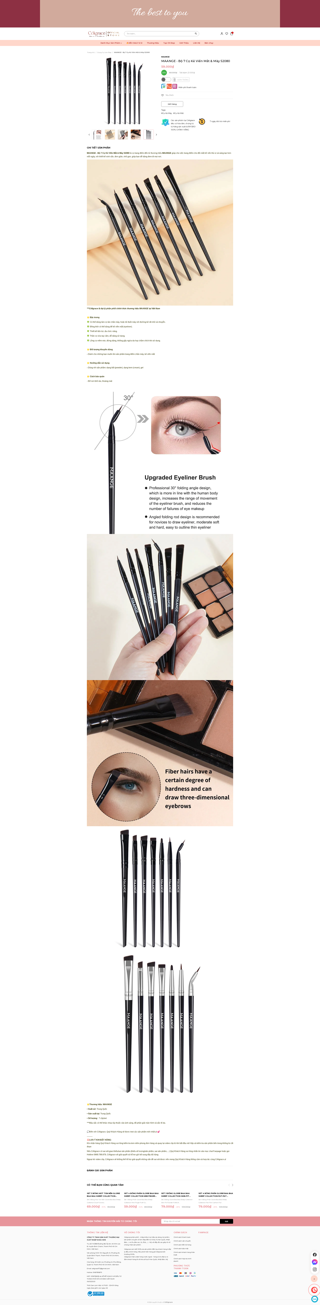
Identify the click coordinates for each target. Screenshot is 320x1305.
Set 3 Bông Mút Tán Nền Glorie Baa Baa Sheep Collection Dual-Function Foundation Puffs (103, 1194)
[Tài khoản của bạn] (221, 33)
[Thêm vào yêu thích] (167, 95)
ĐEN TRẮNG (183, 80)
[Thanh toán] (185, 1274)
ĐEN (168, 80)
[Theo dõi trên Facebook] (315, 1254)
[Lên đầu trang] (314, 1278)
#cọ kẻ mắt (178, 113)
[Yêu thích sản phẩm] (226, 33)
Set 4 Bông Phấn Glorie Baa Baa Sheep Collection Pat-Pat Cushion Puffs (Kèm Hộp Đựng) (215, 1194)
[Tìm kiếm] (196, 33)
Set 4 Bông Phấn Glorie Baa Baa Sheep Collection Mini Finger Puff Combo (141, 1194)
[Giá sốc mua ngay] (160, 13)
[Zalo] (314, 1299)
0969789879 (97, 1272)
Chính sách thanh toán (182, 1237)
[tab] (98, 148)
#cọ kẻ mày (166, 113)
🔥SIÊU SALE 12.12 (134, 43)
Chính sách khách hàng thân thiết (184, 1253)
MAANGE (165, 57)
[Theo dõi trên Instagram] (315, 1269)
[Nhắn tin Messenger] (315, 1262)
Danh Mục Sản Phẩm (110, 43)
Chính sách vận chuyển (182, 1241)
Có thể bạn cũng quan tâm (105, 1185)
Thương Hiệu (153, 43)
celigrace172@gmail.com (101, 1268)
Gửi (226, 1221)
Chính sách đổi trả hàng (182, 1245)
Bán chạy (209, 43)
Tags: (163, 110)
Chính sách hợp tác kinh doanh (182, 1260)
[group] (123, 91)
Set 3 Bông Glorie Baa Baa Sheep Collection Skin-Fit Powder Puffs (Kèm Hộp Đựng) (177, 1194)
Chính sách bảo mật (181, 1248)
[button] (156, 134)
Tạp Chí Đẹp (169, 43)
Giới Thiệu (184, 43)
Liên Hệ (196, 43)
